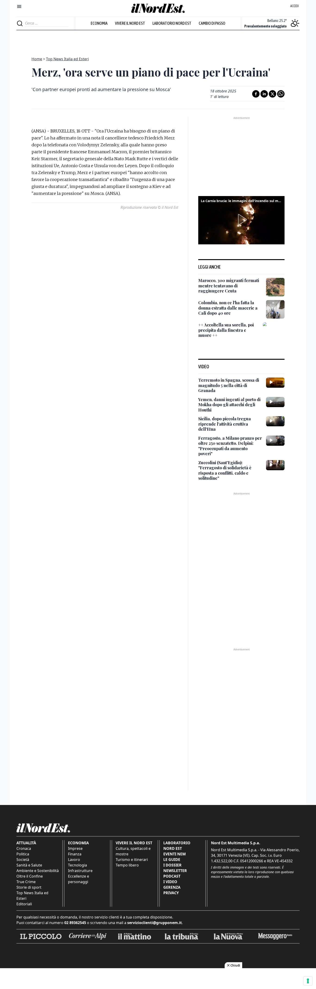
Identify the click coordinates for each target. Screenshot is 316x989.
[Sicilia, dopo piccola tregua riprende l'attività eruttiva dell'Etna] (275, 421)
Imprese (75, 848)
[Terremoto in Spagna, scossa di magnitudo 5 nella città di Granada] (275, 383)
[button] (241, 219)
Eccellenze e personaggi (78, 879)
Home (36, 58)
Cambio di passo (212, 23)
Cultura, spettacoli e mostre (133, 851)
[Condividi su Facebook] (256, 94)
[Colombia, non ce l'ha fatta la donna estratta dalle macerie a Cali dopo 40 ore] (275, 309)
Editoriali (24, 903)
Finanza (74, 854)
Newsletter (175, 870)
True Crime (26, 881)
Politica (22, 854)
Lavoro (74, 859)
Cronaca (23, 848)
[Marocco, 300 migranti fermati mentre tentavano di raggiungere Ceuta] (275, 287)
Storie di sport (28, 887)
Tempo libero (127, 865)
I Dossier (172, 865)
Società (22, 859)
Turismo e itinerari (132, 859)
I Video (170, 881)
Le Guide (171, 859)
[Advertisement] (158, 40)
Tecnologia (77, 865)
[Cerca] (19, 23)
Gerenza (171, 887)
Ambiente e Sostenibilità (37, 870)
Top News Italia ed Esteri (67, 58)
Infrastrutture (80, 870)
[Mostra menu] (19, 6)
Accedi (294, 6)
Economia (99, 23)
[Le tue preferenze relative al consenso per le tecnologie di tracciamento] (308, 981)
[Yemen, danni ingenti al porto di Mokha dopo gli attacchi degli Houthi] (275, 402)
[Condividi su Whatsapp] (281, 94)
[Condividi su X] (272, 94)
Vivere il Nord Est (130, 23)
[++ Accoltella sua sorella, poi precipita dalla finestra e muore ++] (274, 333)
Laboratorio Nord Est (171, 23)
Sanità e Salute (29, 865)
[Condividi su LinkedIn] (264, 94)
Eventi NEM (174, 854)
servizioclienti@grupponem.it (154, 922)
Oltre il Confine (29, 876)
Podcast (171, 876)
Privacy (171, 892)
